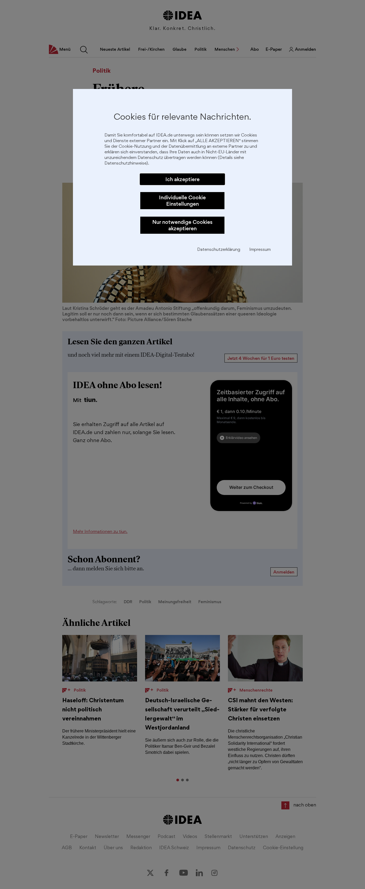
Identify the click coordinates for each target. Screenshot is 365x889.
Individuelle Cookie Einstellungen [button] (182, 200)
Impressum (260, 250)
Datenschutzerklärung (218, 250)
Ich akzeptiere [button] (182, 179)
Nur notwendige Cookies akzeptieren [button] (182, 225)
